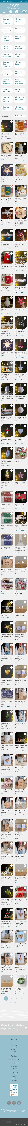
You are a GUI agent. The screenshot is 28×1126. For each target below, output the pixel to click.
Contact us (14, 1049)
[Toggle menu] (4, 11)
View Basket (14, 1080)
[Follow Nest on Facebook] (9, 1103)
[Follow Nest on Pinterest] (14, 1103)
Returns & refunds (14, 1061)
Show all (16, 1002)
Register (25, 1)
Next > (11, 1002)
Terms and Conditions (14, 1064)
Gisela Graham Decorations (19, 82)
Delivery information (14, 1059)
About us (14, 1043)
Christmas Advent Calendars (6, 39)
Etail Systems (8, 1122)
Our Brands (14, 1051)
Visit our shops (14, 1045)
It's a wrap (14, 1047)
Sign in (21, 1)
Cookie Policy (14, 1068)
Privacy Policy (14, 1066)
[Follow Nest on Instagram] (19, 1103)
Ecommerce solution (6, 1121)
